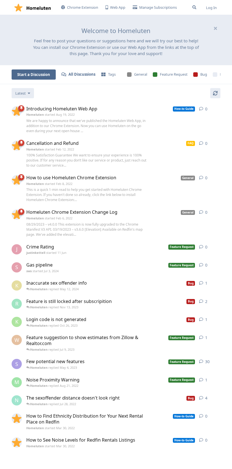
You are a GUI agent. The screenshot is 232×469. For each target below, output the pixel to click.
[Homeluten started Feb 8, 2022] (17, 180)
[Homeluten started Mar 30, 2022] (17, 418)
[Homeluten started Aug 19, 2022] (17, 111)
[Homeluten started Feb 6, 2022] (17, 215)
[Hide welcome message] (215, 28)
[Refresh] (215, 93)
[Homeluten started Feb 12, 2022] (17, 146)
